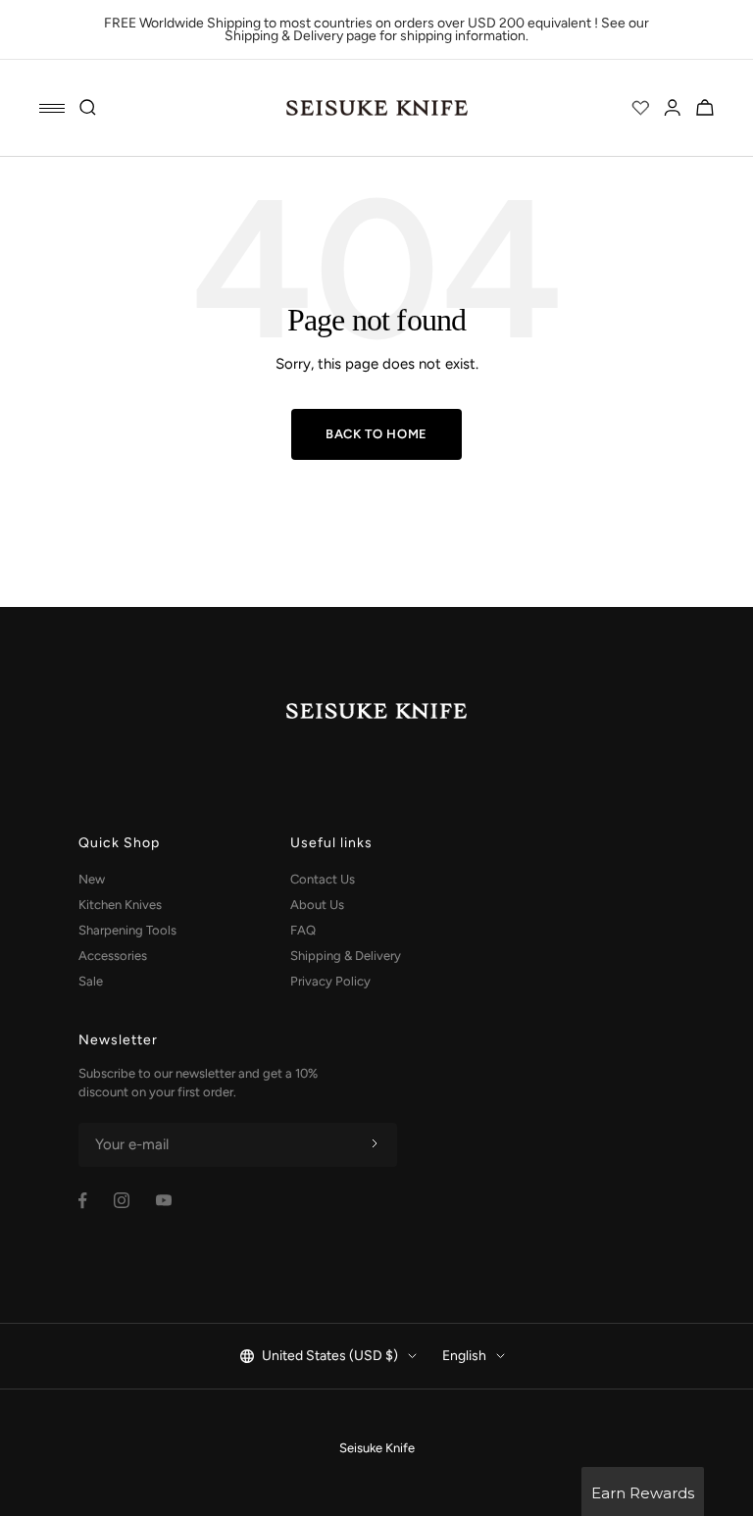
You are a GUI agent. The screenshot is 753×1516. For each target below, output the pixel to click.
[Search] (88, 108)
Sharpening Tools (127, 930)
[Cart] (705, 108)
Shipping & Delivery (345, 955)
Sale (90, 981)
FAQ (303, 930)
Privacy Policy (330, 981)
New (91, 879)
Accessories (112, 955)
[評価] (640, 108)
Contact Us (322, 879)
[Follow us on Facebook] (83, 1201)
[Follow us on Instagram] (121, 1200)
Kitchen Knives (120, 904)
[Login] (672, 108)
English (464, 1355)
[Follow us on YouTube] (163, 1200)
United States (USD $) (330, 1355)
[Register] (374, 1144)
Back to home (376, 434)
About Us (317, 904)
